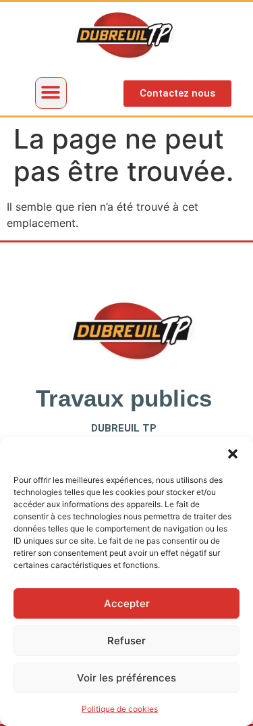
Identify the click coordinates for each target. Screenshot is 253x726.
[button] (233, 454)
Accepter (127, 603)
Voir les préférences (126, 677)
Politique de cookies (120, 709)
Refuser (126, 640)
